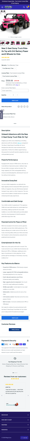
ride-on (19, 143)
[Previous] (2, 395)
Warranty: (10, 65)
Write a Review (16, 330)
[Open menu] (2, 7)
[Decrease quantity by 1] (9, 95)
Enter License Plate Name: (9, 88)
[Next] (28, 395)
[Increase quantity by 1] (17, 95)
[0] (27, 7)
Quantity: (4, 95)
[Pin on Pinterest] (21, 106)
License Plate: (13, 73)
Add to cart (15, 100)
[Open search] (24, 7)
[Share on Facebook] (19, 106)
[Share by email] (27, 106)
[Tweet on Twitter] (24, 106)
